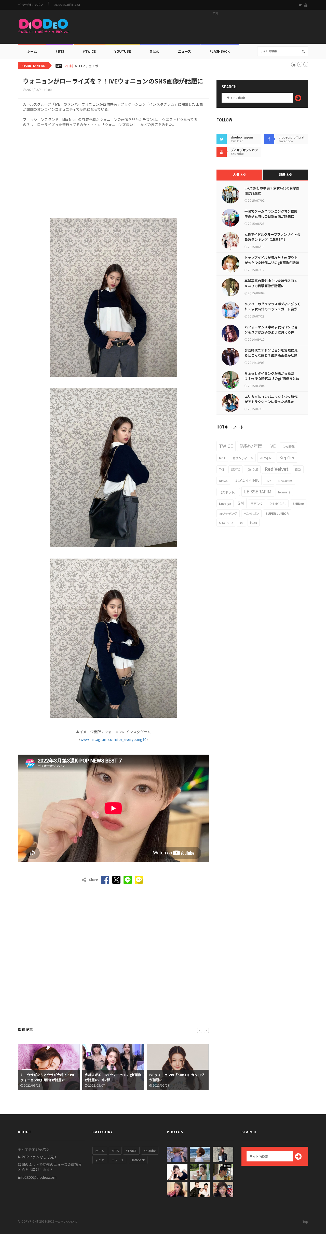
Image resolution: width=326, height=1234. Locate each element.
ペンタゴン (251, 513)
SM (241, 503)
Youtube (150, 1150)
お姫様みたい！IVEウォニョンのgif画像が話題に (177, 1077)
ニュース (184, 51)
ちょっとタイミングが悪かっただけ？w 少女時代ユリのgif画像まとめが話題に (271, 378)
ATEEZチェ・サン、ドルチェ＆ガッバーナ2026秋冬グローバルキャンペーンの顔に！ (138, 66)
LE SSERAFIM (257, 491)
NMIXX (223, 480)
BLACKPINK (246, 480)
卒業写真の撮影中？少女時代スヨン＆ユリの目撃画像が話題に (270, 283)
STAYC (235, 469)
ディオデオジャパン (30, 5)
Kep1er (287, 457)
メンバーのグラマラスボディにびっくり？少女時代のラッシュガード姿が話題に (272, 308)
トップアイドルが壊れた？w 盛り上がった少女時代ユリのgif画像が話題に (271, 262)
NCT (222, 458)
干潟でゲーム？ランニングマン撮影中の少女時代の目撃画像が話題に (270, 214)
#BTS (60, 51)
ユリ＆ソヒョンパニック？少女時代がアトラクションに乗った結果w (270, 399)
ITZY (269, 480)
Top (305, 1221)
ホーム (32, 51)
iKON (253, 522)
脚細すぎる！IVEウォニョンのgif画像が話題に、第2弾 (48, 1077)
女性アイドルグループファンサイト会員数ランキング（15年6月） (272, 237)
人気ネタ (239, 174)
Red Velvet (277, 468)
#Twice (89, 51)
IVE (272, 445)
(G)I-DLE (252, 469)
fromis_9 (284, 492)
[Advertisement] (215, 28)
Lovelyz (225, 503)
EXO (298, 469)
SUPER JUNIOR (277, 513)
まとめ (154, 51)
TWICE (226, 445)
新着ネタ (285, 174)
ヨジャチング (228, 513)
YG (241, 522)
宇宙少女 (257, 503)
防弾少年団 (251, 445)
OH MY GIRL (277, 503)
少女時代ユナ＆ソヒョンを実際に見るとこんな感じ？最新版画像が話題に (270, 355)
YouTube (122, 51)
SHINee (298, 503)
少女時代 (288, 446)
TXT (221, 469)
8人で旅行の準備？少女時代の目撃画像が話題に (272, 191)
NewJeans (285, 480)
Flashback (220, 51)
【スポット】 (228, 492)
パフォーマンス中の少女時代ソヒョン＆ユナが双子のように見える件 (270, 330)
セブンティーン (242, 458)
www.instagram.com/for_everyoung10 (113, 739)
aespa (266, 457)
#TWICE (131, 1150)
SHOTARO (226, 522)
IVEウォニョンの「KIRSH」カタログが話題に (112, 1077)
